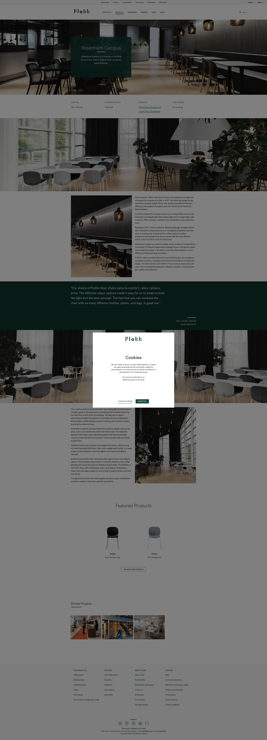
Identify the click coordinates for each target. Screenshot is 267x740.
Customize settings (125, 401)
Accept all (142, 401)
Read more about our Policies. (133, 380)
